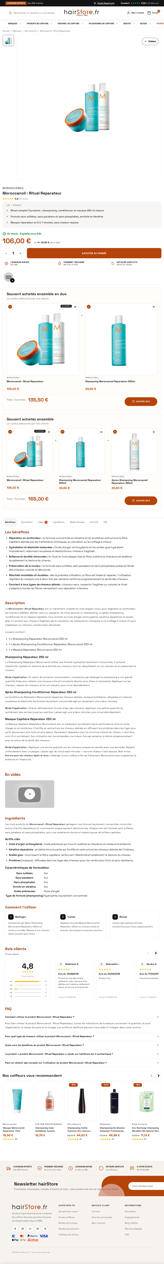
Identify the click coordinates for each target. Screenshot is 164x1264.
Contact (96, 1211)
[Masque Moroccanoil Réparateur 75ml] (17, 1101)
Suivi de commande (102, 1217)
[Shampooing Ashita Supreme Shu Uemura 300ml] (82, 1101)
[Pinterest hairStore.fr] (38, 1229)
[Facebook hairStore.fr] (15, 1229)
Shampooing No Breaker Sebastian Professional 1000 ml (112, 1130)
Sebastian (105, 1124)
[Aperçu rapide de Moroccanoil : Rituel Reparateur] (75, 307)
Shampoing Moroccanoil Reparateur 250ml (110, 381)
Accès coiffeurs (67, 1217)
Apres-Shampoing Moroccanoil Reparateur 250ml (130, 482)
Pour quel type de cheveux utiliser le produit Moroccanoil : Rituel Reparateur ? (82, 1036)
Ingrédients (59, 522)
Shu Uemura (74, 1124)
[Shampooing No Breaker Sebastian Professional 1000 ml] (114, 1101)
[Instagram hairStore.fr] (23, 1229)
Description (27, 522)
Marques (17, 31)
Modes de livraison (68, 1223)
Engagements (132, 1217)
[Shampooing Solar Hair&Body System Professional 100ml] (50, 1101)
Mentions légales (133, 1228)
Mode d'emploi (77, 522)
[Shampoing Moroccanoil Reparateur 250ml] (121, 339)
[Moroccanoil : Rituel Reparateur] (42, 339)
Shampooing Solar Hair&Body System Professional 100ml (45, 1130)
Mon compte (98, 1223)
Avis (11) (94, 522)
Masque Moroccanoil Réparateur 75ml (13, 1129)
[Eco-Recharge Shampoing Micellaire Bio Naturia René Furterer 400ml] (146, 1101)
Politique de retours (69, 1234)
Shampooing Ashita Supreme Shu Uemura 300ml (78, 1130)
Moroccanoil (31, 31)
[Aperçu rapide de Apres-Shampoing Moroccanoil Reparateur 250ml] (154, 432)
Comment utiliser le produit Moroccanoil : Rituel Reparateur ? (82, 1017)
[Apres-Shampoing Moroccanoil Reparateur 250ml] (134, 451)
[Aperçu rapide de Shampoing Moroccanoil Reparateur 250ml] (154, 307)
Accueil (6, 31)
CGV (127, 1234)
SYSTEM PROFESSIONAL (48, 1124)
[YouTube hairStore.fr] (30, 1229)
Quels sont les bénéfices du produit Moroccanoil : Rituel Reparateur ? (82, 1045)
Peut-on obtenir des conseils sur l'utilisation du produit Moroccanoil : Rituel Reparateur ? (82, 1063)
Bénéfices (10, 522)
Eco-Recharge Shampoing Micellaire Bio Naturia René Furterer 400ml (146, 1130)
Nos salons (130, 1211)
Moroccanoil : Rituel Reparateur (25, 381)
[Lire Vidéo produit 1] (9, 277)
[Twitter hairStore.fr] (45, 1229)
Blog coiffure (131, 1223)
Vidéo (42, 522)
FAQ (105, 522)
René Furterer (140, 1124)
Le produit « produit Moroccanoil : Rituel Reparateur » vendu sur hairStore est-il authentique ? (82, 1054)
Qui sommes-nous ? (69, 1211)
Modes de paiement (69, 1228)
